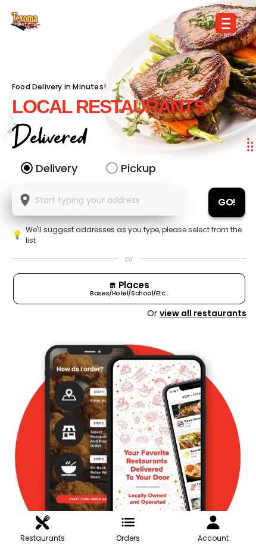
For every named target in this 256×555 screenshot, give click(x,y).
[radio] (27, 168)
